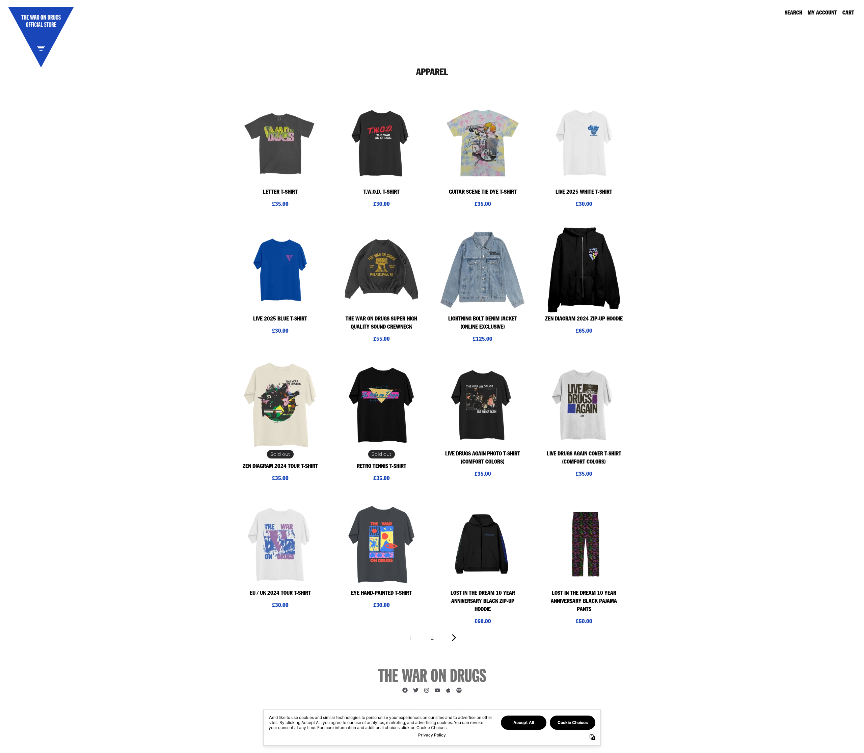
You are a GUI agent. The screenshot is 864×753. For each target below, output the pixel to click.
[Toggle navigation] (41, 48)
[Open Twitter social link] (415, 690)
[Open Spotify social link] (459, 690)
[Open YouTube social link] (437, 690)
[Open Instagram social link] (426, 690)
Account (826, 13)
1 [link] (411, 638)
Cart (848, 13)
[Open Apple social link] (448, 690)
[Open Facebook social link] (405, 690)
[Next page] (453, 638)
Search (793, 13)
